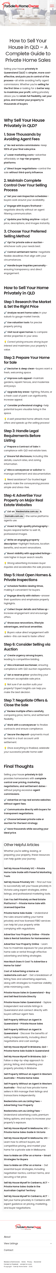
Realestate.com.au (27, 511)
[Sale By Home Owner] (20, 5)
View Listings (11, 1243)
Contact (8, 1250)
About (7, 1236)
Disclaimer (37, 1262)
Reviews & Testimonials (12, 1262)
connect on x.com (26, 1264)
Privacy (29, 1262)
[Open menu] (52, 6)
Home (23, 1262)
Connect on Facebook (11, 1264)
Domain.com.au (14, 516)
